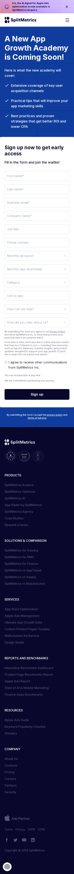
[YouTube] (24, 840)
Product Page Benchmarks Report (29, 674)
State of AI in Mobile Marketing (27, 688)
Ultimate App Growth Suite (23, 622)
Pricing (9, 772)
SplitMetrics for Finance (21, 564)
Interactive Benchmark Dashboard (29, 668)
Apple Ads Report (17, 681)
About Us (11, 759)
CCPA (41, 829)
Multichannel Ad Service (22, 636)
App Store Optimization (21, 609)
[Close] (67, 7)
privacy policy (55, 414)
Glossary (11, 733)
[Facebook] (7, 840)
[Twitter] (15, 840)
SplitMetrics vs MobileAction (25, 584)
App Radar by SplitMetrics (23, 505)
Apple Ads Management (22, 616)
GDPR (31, 829)
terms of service (37, 417)
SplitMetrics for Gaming (21, 550)
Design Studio (14, 642)
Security (10, 792)
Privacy (20, 829)
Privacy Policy (57, 331)
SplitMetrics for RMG (19, 557)
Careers (10, 779)
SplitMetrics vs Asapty (20, 577)
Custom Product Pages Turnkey (27, 629)
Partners (11, 785)
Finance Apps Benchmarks (24, 694)
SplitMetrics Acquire (19, 485)
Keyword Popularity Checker (25, 727)
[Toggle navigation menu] (67, 20)
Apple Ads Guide (17, 720)
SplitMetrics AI (15, 498)
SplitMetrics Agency (19, 511)
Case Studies (14, 518)
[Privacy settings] (7, 866)
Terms (9, 829)
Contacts (11, 765)
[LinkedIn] (33, 840)
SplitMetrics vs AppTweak (23, 570)
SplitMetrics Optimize (20, 491)
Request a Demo (16, 525)
